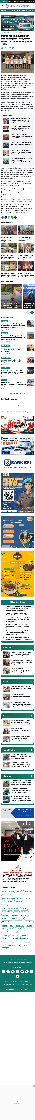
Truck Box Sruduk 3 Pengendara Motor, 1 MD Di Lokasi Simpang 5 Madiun (20, 670)
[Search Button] (32, 6)
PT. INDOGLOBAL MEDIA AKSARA (19, 990)
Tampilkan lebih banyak (17, 393)
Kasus (4, 380)
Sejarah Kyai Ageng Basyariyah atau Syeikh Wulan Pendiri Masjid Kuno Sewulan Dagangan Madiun (19, 608)
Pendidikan (4, 10)
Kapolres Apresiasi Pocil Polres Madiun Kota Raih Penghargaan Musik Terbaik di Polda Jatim (21, 160)
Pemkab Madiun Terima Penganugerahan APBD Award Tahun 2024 (21, 136)
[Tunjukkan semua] (31, 648)
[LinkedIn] (31, 971)
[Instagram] (13, 971)
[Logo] (17, 959)
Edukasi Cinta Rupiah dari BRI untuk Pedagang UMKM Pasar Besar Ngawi (21, 688)
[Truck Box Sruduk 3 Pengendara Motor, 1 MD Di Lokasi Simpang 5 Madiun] (6, 670)
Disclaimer (16, 984)
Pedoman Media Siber (25, 981)
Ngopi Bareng (6, 357)
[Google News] (22, 971)
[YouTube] (17, 971)
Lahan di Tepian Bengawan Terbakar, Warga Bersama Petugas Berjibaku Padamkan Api (19, 619)
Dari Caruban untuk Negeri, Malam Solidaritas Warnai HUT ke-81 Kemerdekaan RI (18, 632)
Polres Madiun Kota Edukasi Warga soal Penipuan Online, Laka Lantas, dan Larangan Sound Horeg (21, 798)
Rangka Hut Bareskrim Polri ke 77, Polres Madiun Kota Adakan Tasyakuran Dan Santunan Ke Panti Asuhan (21, 738)
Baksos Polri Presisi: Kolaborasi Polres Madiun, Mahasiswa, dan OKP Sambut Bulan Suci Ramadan (21, 730)
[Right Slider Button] (33, 10)
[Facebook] (2, 217)
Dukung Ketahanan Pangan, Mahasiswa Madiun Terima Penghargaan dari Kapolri (20, 120)
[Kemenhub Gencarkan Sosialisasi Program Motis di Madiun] (6, 697)
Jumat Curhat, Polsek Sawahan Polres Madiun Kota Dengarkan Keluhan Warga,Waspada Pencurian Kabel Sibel (21, 756)
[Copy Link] (15, 217)
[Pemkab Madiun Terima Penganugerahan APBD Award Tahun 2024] (6, 137)
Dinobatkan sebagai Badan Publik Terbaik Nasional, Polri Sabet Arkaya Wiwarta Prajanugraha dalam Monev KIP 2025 (8, 275)
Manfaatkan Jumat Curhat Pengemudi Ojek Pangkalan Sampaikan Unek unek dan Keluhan (20, 764)
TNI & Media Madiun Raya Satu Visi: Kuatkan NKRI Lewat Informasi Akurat (19, 638)
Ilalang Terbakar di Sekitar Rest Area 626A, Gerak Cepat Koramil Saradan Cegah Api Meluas (12, 372)
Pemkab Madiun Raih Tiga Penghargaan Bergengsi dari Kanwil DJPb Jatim (21, 152)
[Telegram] (9, 217)
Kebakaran (5, 345)
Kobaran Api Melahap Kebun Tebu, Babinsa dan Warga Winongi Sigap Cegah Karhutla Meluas (13, 337)
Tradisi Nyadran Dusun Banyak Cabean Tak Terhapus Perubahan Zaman (17, 626)
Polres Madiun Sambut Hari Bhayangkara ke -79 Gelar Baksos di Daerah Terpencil (20, 722)
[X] (6, 217)
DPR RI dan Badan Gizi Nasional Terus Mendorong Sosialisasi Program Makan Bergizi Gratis (21, 704)
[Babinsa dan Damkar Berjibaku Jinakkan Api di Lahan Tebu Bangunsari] (30, 348)
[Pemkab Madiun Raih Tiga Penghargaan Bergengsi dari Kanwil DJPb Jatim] (6, 153)
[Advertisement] (17, 1102)
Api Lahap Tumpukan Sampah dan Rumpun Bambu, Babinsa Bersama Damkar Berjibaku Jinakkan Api (13, 325)
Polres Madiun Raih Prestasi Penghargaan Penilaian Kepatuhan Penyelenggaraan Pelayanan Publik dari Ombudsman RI (26, 275)
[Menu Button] (2, 6)
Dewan (24, 10)
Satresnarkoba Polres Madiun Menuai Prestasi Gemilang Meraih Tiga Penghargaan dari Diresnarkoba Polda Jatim (21, 128)
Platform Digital (7, 984)
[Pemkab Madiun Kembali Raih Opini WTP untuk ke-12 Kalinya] (6, 145)
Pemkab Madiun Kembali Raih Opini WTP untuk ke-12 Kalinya (21, 143)
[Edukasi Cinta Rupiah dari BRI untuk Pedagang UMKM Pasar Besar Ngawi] (6, 689)
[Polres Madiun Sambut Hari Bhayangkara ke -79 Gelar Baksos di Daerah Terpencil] (6, 723)
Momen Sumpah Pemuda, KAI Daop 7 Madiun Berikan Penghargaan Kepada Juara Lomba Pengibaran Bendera (9, 257)
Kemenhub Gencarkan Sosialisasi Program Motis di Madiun (20, 696)
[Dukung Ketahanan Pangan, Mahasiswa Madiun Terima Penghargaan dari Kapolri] (6, 121)
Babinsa (4, 321)
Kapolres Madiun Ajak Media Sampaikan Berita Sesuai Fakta (12, 361)
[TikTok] (27, 971)
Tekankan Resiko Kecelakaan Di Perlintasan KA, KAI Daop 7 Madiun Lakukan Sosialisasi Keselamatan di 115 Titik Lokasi (21, 782)
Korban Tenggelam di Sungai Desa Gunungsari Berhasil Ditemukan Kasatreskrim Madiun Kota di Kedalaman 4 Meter (21, 654)
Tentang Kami (7, 981)
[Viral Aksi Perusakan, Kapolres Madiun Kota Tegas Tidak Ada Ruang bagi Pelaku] (6, 662)
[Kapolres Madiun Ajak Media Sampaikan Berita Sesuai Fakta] (30, 360)
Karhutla (5, 333)
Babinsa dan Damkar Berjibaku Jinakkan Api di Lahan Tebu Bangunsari (12, 349)
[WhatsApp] (12, 217)
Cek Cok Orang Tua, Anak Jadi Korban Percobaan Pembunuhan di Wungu (13, 384)
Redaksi (15, 981)
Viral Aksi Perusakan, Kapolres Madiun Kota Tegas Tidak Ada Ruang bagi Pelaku (21, 662)
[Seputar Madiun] (17, 6)
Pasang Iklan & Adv (26, 984)
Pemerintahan (15, 10)
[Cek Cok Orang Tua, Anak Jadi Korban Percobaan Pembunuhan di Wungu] (30, 382)
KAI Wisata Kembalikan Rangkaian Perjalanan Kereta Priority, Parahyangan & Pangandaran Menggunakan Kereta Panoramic (21, 790)
